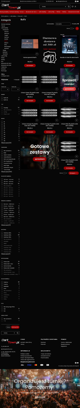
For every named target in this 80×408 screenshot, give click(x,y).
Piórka (2, 58)
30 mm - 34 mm (8, 190)
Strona (68, 28)
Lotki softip (4, 56)
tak (4, 309)
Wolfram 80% (7, 233)
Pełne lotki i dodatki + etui (11, 274)
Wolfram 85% (7, 250)
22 (4, 132)
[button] (68, 6)
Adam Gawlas (7, 155)
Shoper (76, 366)
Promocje (3, 71)
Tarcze (3, 26)
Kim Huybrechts (8, 161)
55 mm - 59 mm (8, 194)
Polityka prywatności (26, 356)
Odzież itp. (4, 67)
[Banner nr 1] (49, 50)
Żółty (5, 299)
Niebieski (6, 286)
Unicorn (6, 31)
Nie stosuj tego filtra (9, 307)
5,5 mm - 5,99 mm (9, 204)
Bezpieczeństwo (65, 344)
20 (4, 128)
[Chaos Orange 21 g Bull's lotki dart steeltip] (49, 112)
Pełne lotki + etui (8, 264)
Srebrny (6, 282)
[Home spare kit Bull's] (30, 44)
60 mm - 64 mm (8, 196)
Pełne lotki (6, 262)
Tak (5, 321)
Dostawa (43, 342)
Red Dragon (7, 46)
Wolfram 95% (7, 237)
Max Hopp (6, 165)
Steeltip (6, 108)
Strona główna (4, 16)
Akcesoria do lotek (6, 65)
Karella (6, 39)
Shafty (3, 59)
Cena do (14, 87)
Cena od (3, 87)
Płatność (43, 344)
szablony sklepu (63, 366)
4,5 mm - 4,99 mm (9, 223)
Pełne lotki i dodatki (9, 268)
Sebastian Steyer (8, 167)
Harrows (6, 37)
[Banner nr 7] (40, 152)
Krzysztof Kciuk (8, 163)
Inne (5, 288)
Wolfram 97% (7, 252)
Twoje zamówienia (46, 354)
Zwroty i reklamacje (66, 342)
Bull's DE (6, 98)
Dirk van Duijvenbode (9, 159)
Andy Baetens (7, 157)
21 (4, 130)
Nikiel (5, 243)
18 (4, 126)
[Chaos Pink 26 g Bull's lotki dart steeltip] (69, 112)
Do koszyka (30, 65)
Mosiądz (6, 241)
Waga (4, 50)
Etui (2, 61)
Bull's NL (6, 100)
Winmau (6, 33)
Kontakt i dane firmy (26, 342)
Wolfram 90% (7, 235)
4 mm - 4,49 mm (9, 221)
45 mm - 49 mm (8, 181)
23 (4, 134)
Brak (5, 153)
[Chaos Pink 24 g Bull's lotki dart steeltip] (69, 146)
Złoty (5, 292)
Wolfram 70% (7, 247)
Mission (6, 43)
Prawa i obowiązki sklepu (27, 358)
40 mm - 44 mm (8, 179)
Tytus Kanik (7, 169)
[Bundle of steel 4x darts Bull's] (69, 44)
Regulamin (64, 346)
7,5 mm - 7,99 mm (9, 212)
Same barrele (7, 266)
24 (4, 136)
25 (4, 138)
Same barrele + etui (9, 272)
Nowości (3, 69)
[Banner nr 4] (69, 85)
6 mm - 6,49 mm (9, 206)
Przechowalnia (45, 358)
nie (4, 311)
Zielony (6, 297)
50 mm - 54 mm (8, 183)
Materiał (5, 52)
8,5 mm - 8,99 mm (9, 216)
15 (4, 122)
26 (4, 141)
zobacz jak (40, 397)
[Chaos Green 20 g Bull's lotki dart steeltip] (30, 79)
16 (4, 124)
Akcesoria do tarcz (6, 63)
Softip (5, 112)
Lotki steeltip (13, 16)
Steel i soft (7, 114)
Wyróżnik (5, 54)
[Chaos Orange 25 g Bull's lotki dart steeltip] (49, 79)
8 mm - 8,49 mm (9, 214)
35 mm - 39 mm (8, 192)
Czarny (6, 284)
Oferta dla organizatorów (27, 359)
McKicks (6, 48)
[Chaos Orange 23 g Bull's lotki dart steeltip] (30, 112)
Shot (5, 44)
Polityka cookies (25, 354)
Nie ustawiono (7, 110)
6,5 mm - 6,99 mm (9, 208)
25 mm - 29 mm (8, 188)
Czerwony (6, 295)
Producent (20, 16)
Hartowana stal (8, 245)
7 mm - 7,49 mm (9, 210)
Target (6, 35)
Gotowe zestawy (5, 24)
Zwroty (22, 344)
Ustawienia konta (45, 356)
